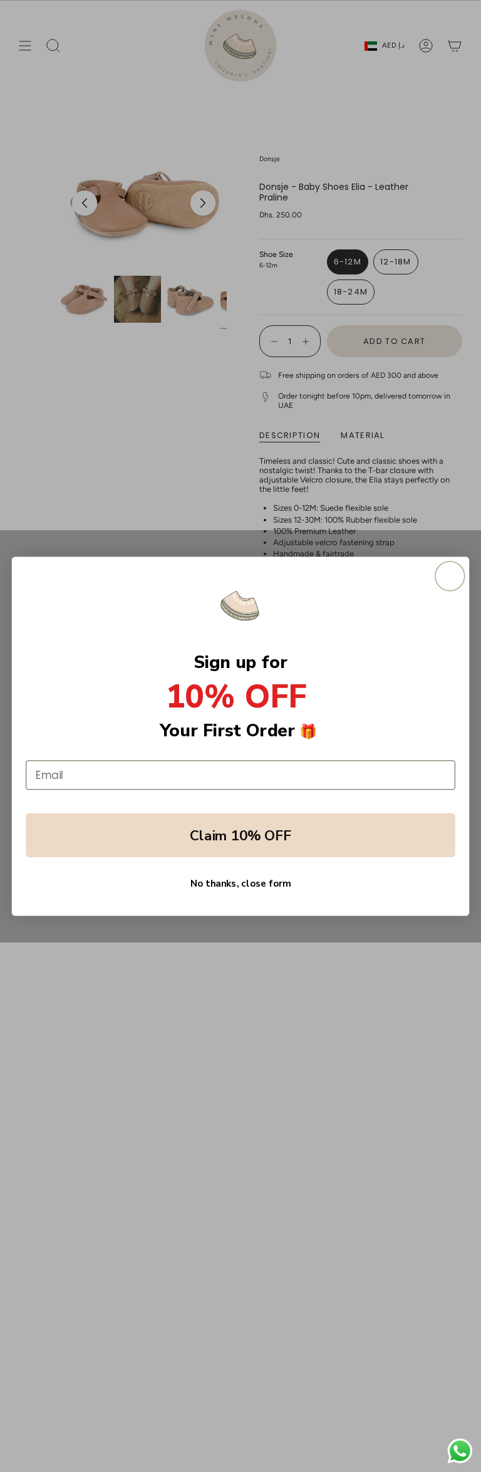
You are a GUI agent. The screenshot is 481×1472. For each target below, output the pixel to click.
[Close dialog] (450, 575)
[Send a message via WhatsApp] (460, 1451)
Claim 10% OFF (240, 834)
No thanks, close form (240, 883)
